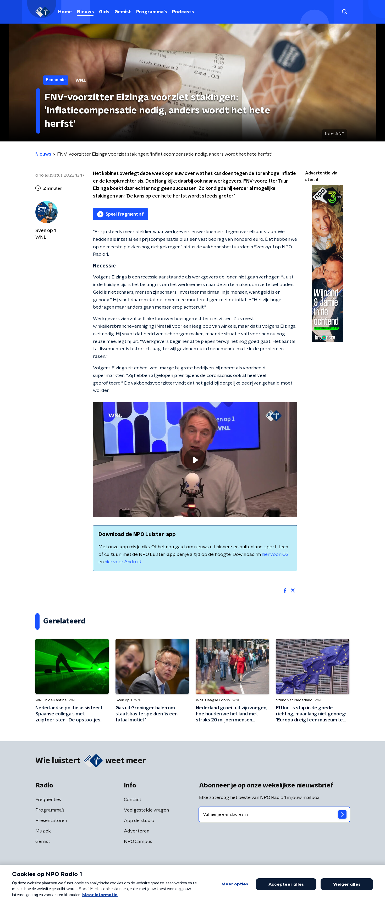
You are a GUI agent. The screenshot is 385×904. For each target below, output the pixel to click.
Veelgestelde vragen (146, 810)
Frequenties (48, 799)
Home (65, 12)
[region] (195, 459)
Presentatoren (51, 820)
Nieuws (85, 12)
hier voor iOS (275, 554)
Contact (132, 799)
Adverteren (136, 831)
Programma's (151, 12)
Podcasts (183, 12)
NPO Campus (138, 841)
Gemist (122, 12)
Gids (104, 12)
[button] (344, 12)
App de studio (139, 820)
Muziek (43, 831)
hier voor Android (122, 562)
